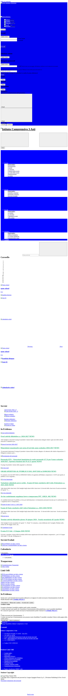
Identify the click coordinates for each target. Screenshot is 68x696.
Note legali (7, 654)
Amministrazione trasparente (12, 666)
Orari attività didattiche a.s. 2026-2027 (17, 436)
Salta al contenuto (6, 1)
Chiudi (3, 79)
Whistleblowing (8, 663)
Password (20, 40)
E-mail (19, 66)
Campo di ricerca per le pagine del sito (11, 255)
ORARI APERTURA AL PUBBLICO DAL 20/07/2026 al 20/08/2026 (28, 471)
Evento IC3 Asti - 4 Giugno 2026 (15, 531)
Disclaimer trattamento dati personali (11, 680)
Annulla (3, 124)
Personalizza (4, 602)
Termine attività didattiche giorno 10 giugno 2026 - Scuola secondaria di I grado (32, 519)
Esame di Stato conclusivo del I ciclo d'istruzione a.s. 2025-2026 (26, 508)
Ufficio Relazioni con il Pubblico (13, 658)
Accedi (3, 29)
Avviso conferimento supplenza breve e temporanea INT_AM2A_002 (28, 496)
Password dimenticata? (7, 43)
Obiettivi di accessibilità (11, 661)
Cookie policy (8, 653)
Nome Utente (21, 38)
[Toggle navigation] (15, 140)
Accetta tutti (27, 602)
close (2, 147)
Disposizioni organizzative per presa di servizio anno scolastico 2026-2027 (30, 448)
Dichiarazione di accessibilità (12, 659)
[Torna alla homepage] (34, 129)
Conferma (9, 124)
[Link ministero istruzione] (8, 3)
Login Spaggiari (46, 69)
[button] (17, 346)
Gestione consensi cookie (11, 664)
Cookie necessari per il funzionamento (11, 615)
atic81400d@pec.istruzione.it (23, 638)
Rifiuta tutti (15, 602)
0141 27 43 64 (11, 635)
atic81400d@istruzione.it (22, 637)
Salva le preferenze (14, 620)
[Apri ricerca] (53, 140)
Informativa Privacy (9, 656)
